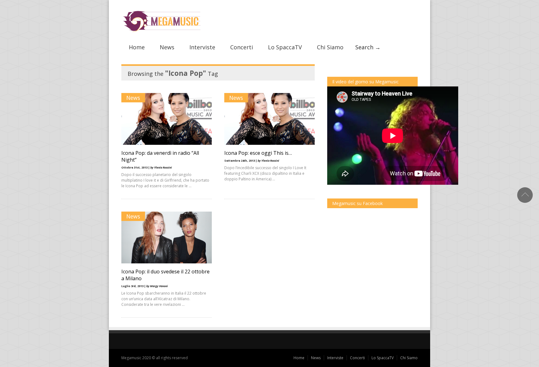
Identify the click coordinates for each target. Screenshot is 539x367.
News (167, 47)
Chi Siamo (330, 47)
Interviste (202, 47)
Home (137, 47)
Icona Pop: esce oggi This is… (258, 152)
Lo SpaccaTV (285, 47)
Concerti (241, 47)
